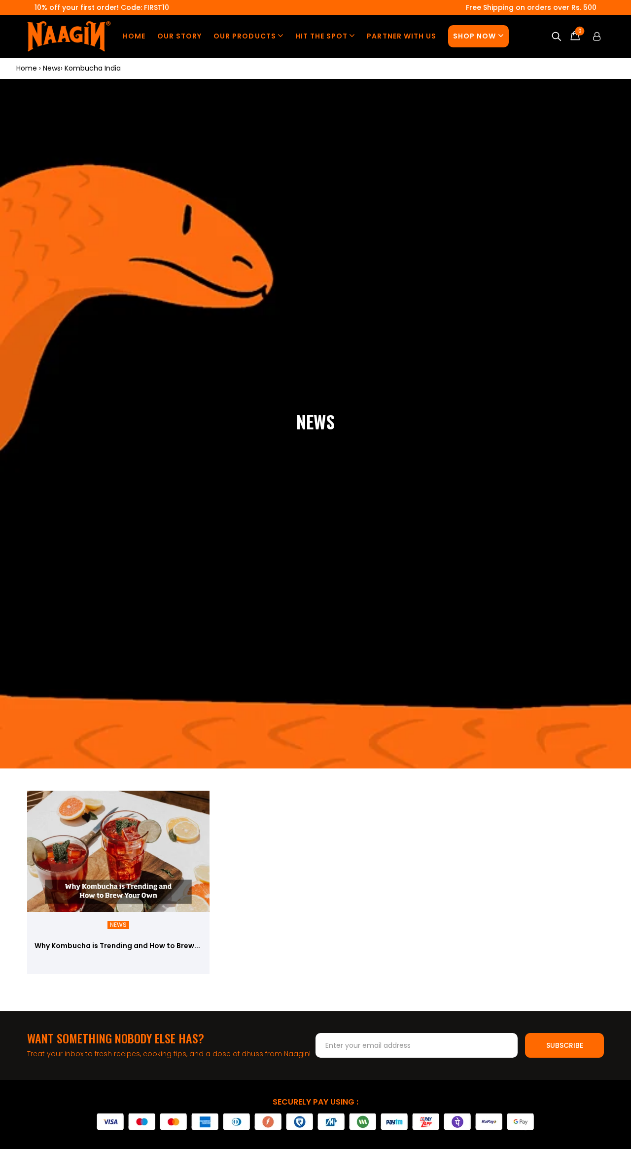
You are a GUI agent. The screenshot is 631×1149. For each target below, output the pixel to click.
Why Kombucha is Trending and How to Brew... (117, 946)
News (118, 925)
